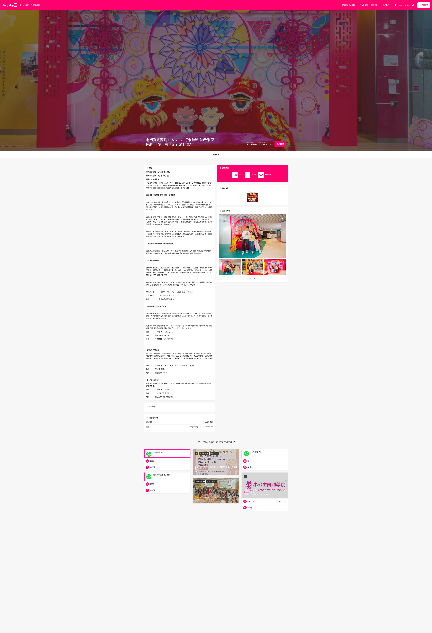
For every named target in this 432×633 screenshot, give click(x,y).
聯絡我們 (386, 5)
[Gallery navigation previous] (251, 278)
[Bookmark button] (284, 501)
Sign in (399, 5)
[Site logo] (10, 5)
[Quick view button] (280, 501)
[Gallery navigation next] (254, 278)
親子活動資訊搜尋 (348, 5)
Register (407, 5)
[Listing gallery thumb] (252, 236)
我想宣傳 (425, 5)
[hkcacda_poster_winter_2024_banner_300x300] (252, 197)
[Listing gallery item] (230, 267)
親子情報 (374, 5)
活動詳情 (216, 155)
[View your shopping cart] (413, 5)
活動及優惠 (364, 5)
